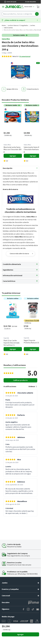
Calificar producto (20, 380)
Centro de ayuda (11, 2)
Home (4, 25)
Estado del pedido (30, 2)
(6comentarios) (24, 56)
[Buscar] (37, 14)
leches (32, 25)
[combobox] (20, 14)
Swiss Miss (6, 39)
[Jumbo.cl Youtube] (37, 609)
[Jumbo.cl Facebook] (23, 609)
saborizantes (8, 28)
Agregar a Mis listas (12, 89)
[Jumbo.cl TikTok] (32, 609)
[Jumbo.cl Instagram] (28, 609)
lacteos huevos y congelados (18, 25)
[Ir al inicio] (13, 6)
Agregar (20, 634)
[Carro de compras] (38, 6)
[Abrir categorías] (3, 6)
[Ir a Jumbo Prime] (33, 602)
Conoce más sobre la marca (19, 253)
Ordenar (31, 386)
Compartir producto (33, 89)
